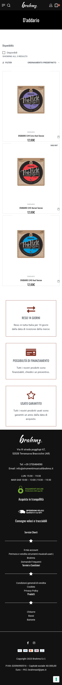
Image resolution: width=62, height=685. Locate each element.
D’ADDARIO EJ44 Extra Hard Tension (31, 135)
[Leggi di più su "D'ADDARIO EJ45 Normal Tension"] (58, 209)
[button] (58, 137)
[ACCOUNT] (51, 5)
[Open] (3, 5)
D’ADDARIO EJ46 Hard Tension (31, 280)
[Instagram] (34, 643)
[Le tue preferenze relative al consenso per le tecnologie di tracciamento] (56, 679)
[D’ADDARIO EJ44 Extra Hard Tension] (31, 99)
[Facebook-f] (28, 643)
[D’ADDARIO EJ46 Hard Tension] (31, 244)
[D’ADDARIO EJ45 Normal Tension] (31, 172)
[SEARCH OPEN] (8, 5)
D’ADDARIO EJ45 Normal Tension (31, 207)
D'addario (31, 132)
